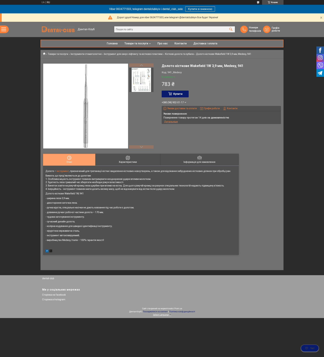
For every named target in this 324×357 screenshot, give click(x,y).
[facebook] (47, 251)
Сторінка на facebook (54, 294)
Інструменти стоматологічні (86, 54)
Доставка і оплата (205, 43)
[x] (50, 251)
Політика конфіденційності (182, 311)
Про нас (162, 43)
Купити (177, 93)
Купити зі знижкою (200, 9)
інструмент (63, 171)
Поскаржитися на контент (155, 311)
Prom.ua (178, 308)
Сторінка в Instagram (53, 299)
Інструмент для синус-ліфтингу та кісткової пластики (133, 54)
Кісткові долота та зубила (179, 54)
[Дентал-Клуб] (58, 29)
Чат (312, 348)
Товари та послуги (136, 43)
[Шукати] (231, 29)
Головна (112, 43)
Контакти (180, 43)
